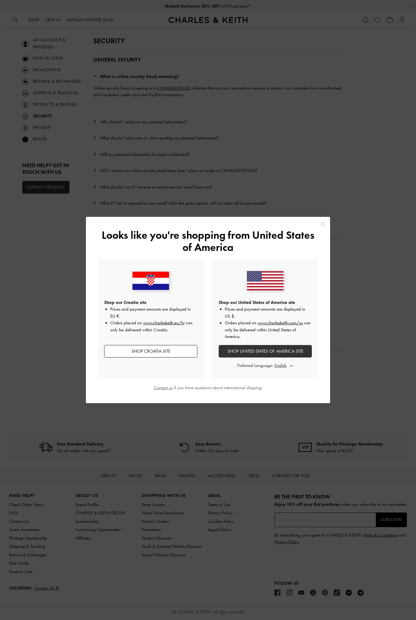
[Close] (322, 224)
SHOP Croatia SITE (151, 351)
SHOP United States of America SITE (265, 351)
